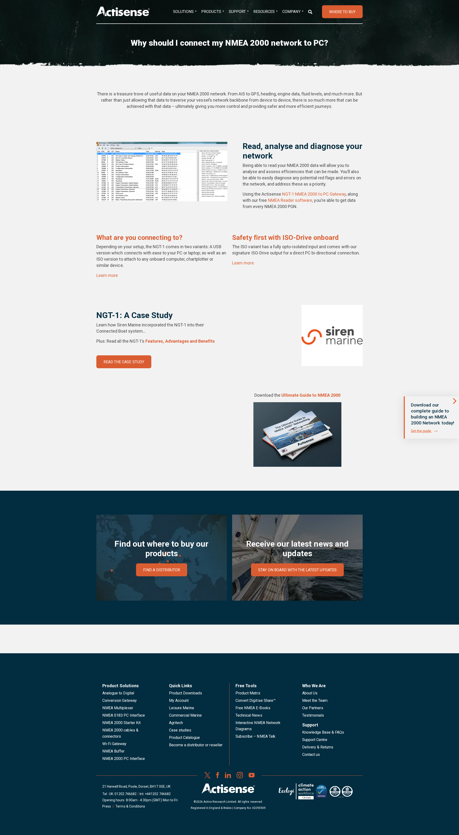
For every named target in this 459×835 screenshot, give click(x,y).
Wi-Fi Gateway (114, 744)
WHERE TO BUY (342, 12)
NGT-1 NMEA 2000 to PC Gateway (314, 194)
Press (106, 806)
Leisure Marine (181, 708)
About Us (309, 693)
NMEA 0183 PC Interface (123, 715)
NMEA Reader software (290, 200)
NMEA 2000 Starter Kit (121, 722)
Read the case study (124, 362)
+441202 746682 (158, 794)
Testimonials (313, 715)
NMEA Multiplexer (117, 708)
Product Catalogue (184, 737)
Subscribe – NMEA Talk (255, 736)
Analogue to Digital (118, 693)
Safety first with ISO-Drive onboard (285, 238)
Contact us (311, 754)
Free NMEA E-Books (252, 708)
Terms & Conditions (130, 806)
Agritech (176, 722)
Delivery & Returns (317, 747)
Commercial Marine (185, 715)
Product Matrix (247, 693)
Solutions (183, 11)
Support (237, 11)
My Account (179, 700)
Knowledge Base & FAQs (323, 732)
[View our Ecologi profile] (296, 793)
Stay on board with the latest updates (297, 570)
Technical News (248, 715)
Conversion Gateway (119, 700)
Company (291, 11)
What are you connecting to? (139, 238)
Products (211, 11)
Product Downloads (185, 693)
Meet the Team (315, 700)
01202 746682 (126, 794)
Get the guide (421, 431)
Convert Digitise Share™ (255, 700)
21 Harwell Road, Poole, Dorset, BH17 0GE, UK (136, 786)
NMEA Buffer (113, 751)
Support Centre (315, 739)
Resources (264, 11)
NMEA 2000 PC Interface (123, 758)
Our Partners (312, 708)
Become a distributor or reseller (196, 745)
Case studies (180, 730)
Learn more (107, 275)
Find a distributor (161, 570)
